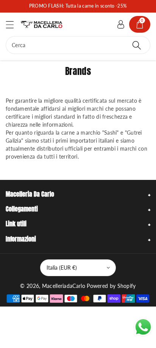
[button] (13, 24)
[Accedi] (120, 24)
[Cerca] (136, 45)
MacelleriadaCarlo (63, 286)
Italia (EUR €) (62, 267)
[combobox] (78, 45)
